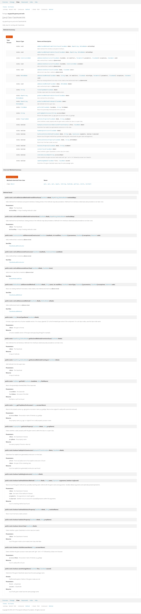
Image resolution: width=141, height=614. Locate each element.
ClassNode (64, 46)
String (76, 46)
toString (63, 184)
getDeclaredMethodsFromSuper (46, 101)
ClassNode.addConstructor (16, 246)
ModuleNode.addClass (15, 278)
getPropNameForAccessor (44, 113)
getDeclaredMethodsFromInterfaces (47, 95)
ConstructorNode (26, 58)
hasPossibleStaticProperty (45, 139)
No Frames (11, 7)
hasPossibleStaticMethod (44, 134)
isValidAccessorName (43, 155)
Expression (76, 134)
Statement (111, 58)
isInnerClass (41, 149)
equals (57, 184)
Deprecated (24, 2)
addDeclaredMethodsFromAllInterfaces (48, 46)
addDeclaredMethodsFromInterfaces (47, 52)
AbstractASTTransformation (60, 124)
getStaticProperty (42, 119)
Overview (5, 2)
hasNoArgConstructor (43, 130)
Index (31, 2)
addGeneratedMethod (43, 75)
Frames (5, 7)
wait (45, 184)
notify (82, 184)
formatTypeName (42, 89)
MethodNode (83, 46)
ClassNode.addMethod (15, 295)
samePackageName (42, 160)
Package (12, 2)
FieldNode (24, 107)
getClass (76, 184)
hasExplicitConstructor (44, 124)
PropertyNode (25, 119)
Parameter (79, 58)
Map (73, 46)
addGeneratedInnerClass (44, 69)
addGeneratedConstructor (44, 58)
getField (40, 107)
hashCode (69, 184)
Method (27, 9)
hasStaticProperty (42, 145)
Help (36, 2)
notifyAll (88, 184)
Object (13, 184)
